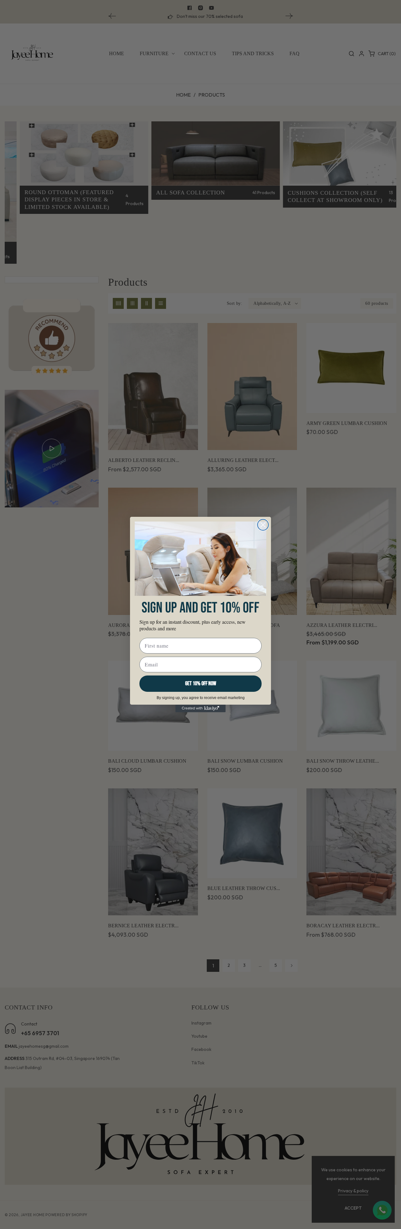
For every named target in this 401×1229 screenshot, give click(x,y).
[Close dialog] (263, 524)
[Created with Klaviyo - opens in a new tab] (200, 708)
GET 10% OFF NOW (200, 683)
